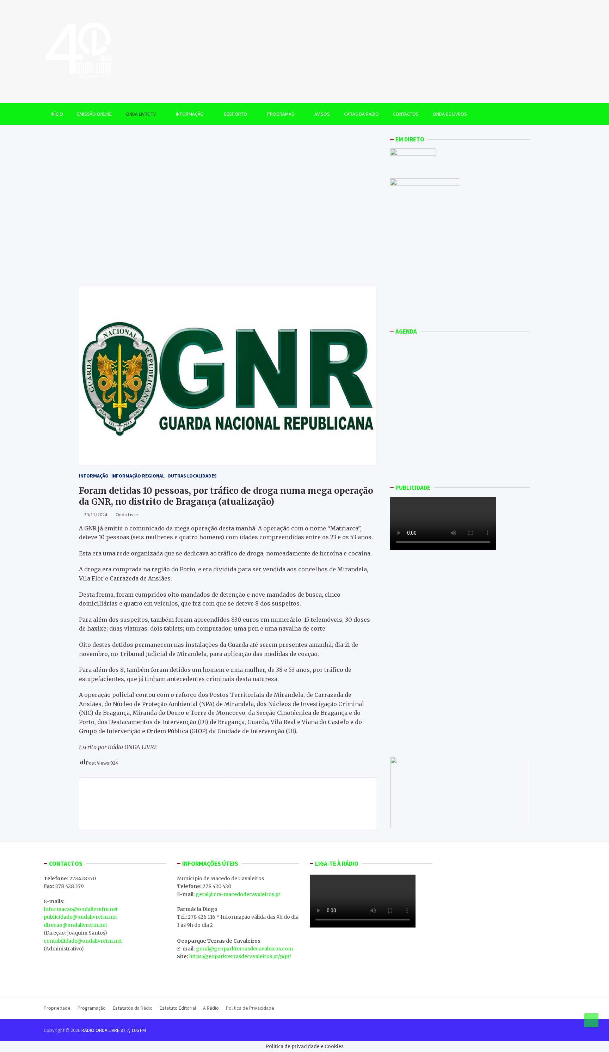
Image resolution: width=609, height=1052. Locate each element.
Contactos (406, 114)
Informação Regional (138, 476)
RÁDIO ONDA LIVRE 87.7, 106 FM (113, 1030)
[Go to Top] (591, 1020)
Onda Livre (127, 514)
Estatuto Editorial (178, 1008)
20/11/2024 (95, 514)
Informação (190, 114)
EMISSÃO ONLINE (94, 114)
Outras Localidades (192, 476)
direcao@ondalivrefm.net (75, 925)
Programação (92, 1008)
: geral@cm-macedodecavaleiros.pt (236, 894)
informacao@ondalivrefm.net (81, 909)
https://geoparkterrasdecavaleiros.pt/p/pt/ (240, 956)
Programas (280, 114)
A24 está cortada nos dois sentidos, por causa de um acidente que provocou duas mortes (299, 796)
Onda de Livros (450, 114)
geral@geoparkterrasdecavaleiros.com (244, 948)
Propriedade (57, 1008)
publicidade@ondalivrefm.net (80, 917)
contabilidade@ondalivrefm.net (83, 941)
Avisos (322, 114)
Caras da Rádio (361, 114)
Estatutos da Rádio (133, 1008)
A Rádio (211, 1008)
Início (57, 114)
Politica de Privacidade (250, 1008)
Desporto (235, 114)
